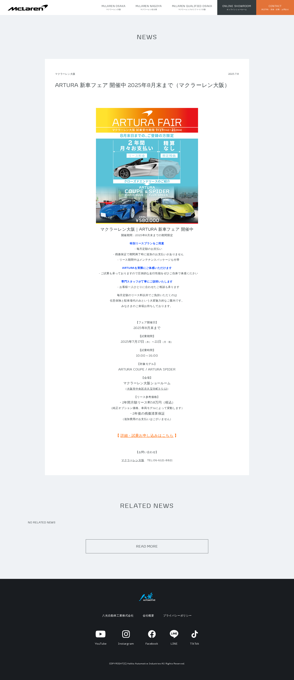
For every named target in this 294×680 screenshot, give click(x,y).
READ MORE (147, 546)
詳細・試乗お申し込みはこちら (147, 435)
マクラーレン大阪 (132, 460)
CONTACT (275, 7)
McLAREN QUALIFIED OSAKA (192, 7)
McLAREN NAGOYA (149, 7)
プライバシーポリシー (177, 615)
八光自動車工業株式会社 (118, 615)
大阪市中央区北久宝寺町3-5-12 (147, 389)
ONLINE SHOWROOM (236, 7)
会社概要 (148, 615)
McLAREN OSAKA (113, 7)
